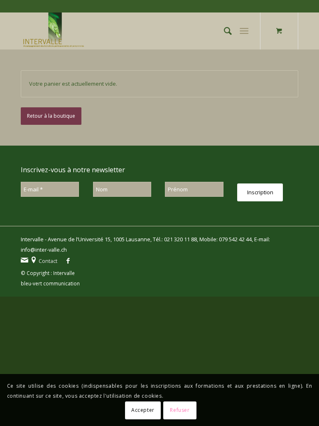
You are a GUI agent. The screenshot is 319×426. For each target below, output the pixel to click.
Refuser (179, 410)
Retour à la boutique (51, 115)
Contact (48, 261)
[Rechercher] (224, 31)
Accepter (143, 410)
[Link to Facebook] (68, 261)
